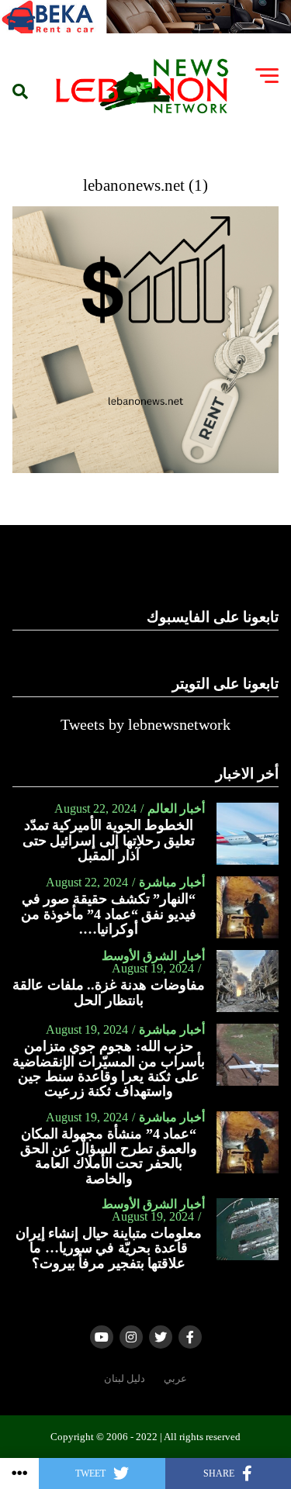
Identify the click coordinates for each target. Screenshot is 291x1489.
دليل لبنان (124, 1378)
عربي (175, 1378)
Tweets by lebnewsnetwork (145, 724)
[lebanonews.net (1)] (145, 468)
